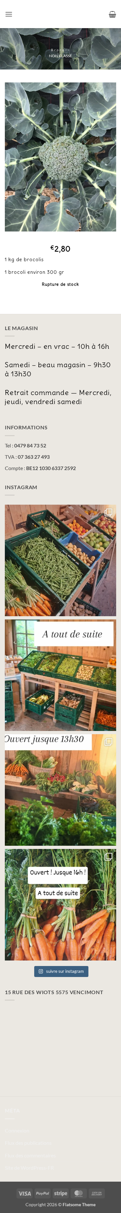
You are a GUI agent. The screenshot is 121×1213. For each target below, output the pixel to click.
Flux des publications (28, 1143)
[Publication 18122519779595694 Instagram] (60, 675)
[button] (9, 14)
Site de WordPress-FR (29, 1168)
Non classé (60, 55)
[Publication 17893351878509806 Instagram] (60, 790)
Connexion (17, 1130)
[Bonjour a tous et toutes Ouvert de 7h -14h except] (60, 560)
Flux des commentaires (30, 1155)
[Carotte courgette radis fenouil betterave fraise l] (60, 905)
